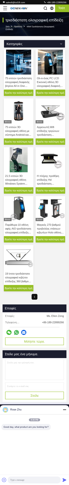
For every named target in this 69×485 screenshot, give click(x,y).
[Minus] (64, 410)
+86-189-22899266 (56, 2)
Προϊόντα (18, 27)
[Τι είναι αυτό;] (16, 332)
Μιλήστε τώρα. (34, 341)
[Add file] (4, 479)
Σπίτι (8, 27)
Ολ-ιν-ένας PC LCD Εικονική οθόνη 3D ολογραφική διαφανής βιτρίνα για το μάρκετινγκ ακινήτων (49, 86)
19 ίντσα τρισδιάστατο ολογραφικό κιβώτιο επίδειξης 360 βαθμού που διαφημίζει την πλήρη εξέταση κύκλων (18, 281)
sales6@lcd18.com (15, 2)
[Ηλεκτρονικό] (24, 332)
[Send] (64, 479)
